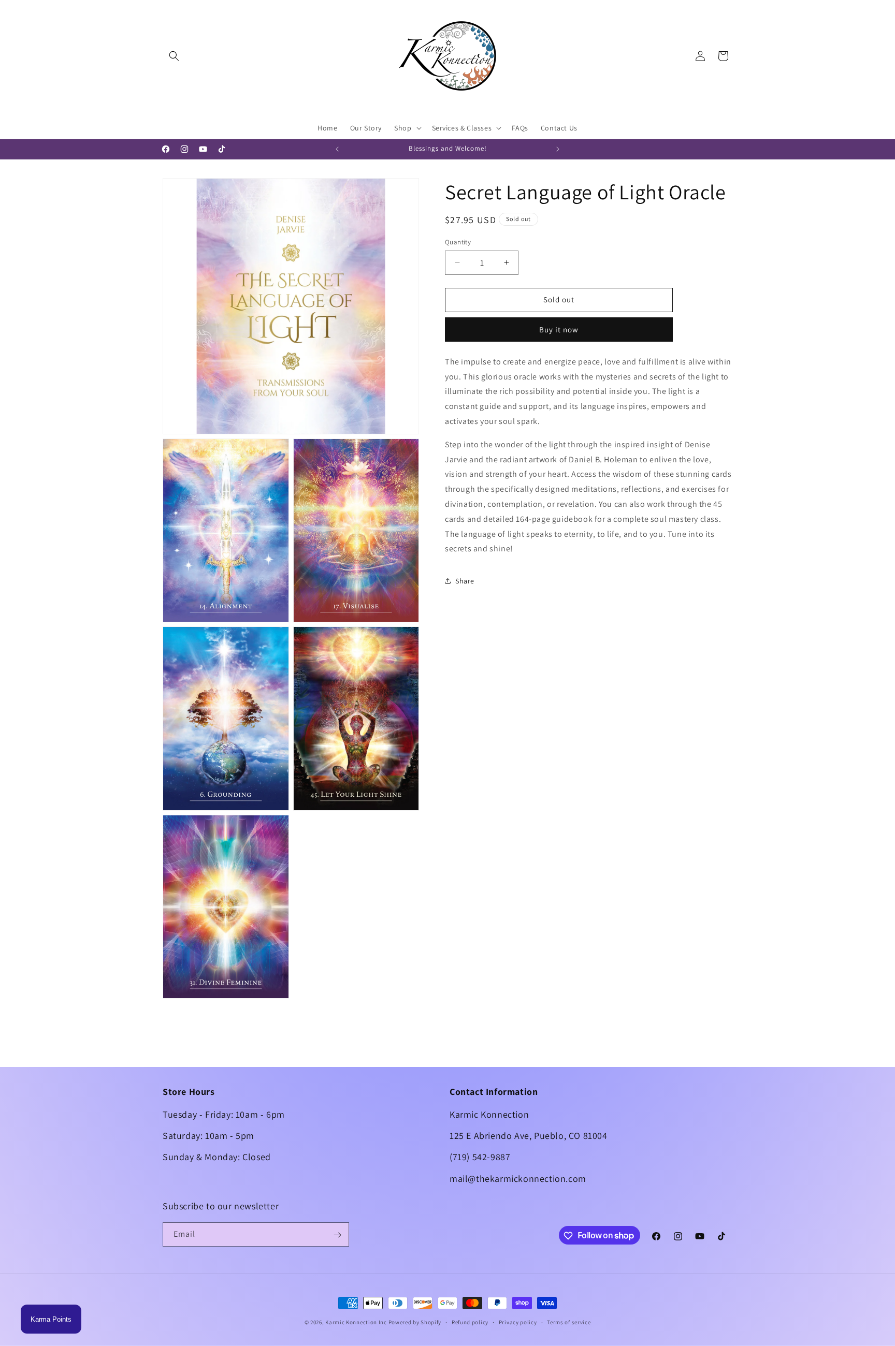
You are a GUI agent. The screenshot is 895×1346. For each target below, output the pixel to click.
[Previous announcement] (337, 149)
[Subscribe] (337, 1235)
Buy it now (559, 329)
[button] (174, 56)
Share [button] (464, 580)
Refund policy (470, 1321)
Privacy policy (518, 1321)
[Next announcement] (557, 149)
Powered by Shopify (415, 1322)
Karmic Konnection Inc (356, 1322)
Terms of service (568, 1321)
